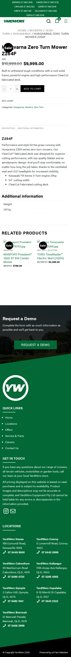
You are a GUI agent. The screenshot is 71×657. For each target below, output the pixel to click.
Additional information (30, 128)
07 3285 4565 (50, 577)
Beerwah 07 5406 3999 (22, 2)
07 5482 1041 (15, 601)
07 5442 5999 (50, 552)
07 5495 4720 (16, 577)
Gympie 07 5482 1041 (22, 10)
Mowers (35, 30)
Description (8, 128)
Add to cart (32, 88)
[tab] (8, 128)
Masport (8, 250)
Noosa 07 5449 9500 (35, 15)
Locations (11, 424)
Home (22, 30)
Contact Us (12, 448)
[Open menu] (65, 21)
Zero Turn (38, 107)
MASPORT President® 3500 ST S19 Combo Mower (17, 258)
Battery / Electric (47, 250)
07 (9, 625)
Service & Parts (14, 436)
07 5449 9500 (16, 552)
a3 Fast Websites (60, 652)
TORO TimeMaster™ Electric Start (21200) (50, 256)
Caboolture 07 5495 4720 (47, 2)
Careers (10, 442)
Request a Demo (35, 344)
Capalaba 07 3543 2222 (24, 6)
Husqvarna (22, 34)
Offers (9, 430)
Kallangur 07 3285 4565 (46, 10)
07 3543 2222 (50, 601)
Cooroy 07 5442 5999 (47, 6)
